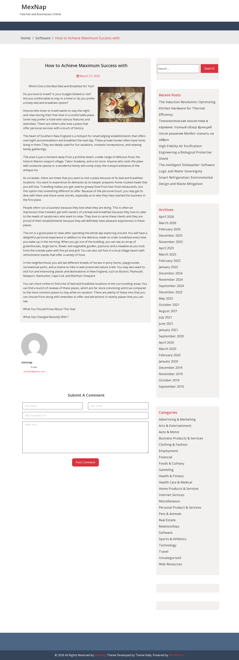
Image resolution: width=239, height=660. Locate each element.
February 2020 (169, 355)
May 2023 (166, 298)
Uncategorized (170, 558)
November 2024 (171, 279)
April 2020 (166, 342)
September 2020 (171, 336)
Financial (165, 457)
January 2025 (168, 267)
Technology (167, 545)
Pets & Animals (170, 514)
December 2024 (170, 273)
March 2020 (167, 349)
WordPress (176, 655)
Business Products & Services (181, 438)
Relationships (169, 526)
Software (42, 38)
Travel (163, 551)
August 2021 (168, 311)
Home (26, 38)
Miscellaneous (169, 501)
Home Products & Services (179, 488)
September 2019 (171, 386)
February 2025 (169, 261)
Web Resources (170, 564)
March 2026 (167, 223)
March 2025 (167, 254)
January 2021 (168, 330)
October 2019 (169, 380)
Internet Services (171, 495)
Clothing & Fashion (173, 444)
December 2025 (170, 235)
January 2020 (168, 361)
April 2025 (166, 248)
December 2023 (170, 292)
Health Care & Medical (175, 482)
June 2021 (166, 323)
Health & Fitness (171, 476)
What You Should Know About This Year (49, 309)
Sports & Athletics (172, 539)
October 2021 (169, 305)
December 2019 (170, 367)
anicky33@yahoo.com (34, 371)
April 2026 (166, 216)
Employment (168, 451)
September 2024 (171, 286)
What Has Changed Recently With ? (46, 317)
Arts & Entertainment (175, 426)
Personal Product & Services (180, 507)
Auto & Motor (169, 432)
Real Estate (167, 520)
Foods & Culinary (171, 463)
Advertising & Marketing (177, 419)
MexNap (34, 7)
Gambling (166, 470)
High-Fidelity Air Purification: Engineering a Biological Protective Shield (185, 152)
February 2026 (169, 229)
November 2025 (171, 242)
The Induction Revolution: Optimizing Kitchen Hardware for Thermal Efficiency (187, 108)
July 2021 (165, 317)
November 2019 (171, 374)
